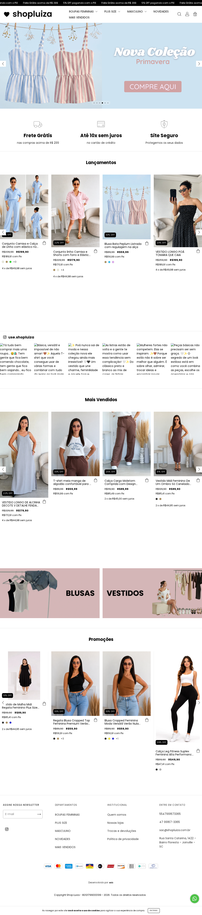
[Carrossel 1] (50, 593)
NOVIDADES (161, 11)
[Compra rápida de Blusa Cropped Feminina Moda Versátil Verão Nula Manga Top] (147, 720)
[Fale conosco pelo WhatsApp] (194, 898)
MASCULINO (135, 11)
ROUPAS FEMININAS (81, 11)
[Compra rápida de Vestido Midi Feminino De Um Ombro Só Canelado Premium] (198, 480)
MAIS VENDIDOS (79, 17)
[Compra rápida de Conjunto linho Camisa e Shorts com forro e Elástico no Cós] (96, 251)
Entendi (154, 910)
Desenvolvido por (98, 882)
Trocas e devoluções (121, 831)
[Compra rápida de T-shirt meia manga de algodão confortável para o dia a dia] (96, 480)
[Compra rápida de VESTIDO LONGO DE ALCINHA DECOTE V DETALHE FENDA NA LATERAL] (44, 502)
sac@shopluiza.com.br (174, 830)
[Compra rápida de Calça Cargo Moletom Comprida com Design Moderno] (147, 480)
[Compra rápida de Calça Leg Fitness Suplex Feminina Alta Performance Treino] (198, 751)
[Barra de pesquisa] (179, 14)
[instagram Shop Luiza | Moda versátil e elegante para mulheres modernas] (7, 829)
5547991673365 (170, 814)
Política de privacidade (123, 839)
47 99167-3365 (169, 822)
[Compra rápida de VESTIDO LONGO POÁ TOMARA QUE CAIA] (198, 251)
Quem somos (116, 815)
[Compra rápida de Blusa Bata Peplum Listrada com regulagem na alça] (147, 243)
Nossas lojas (115, 823)
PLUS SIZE (110, 11)
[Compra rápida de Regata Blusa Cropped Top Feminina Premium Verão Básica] (96, 720)
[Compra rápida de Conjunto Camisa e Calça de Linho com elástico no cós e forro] (44, 243)
